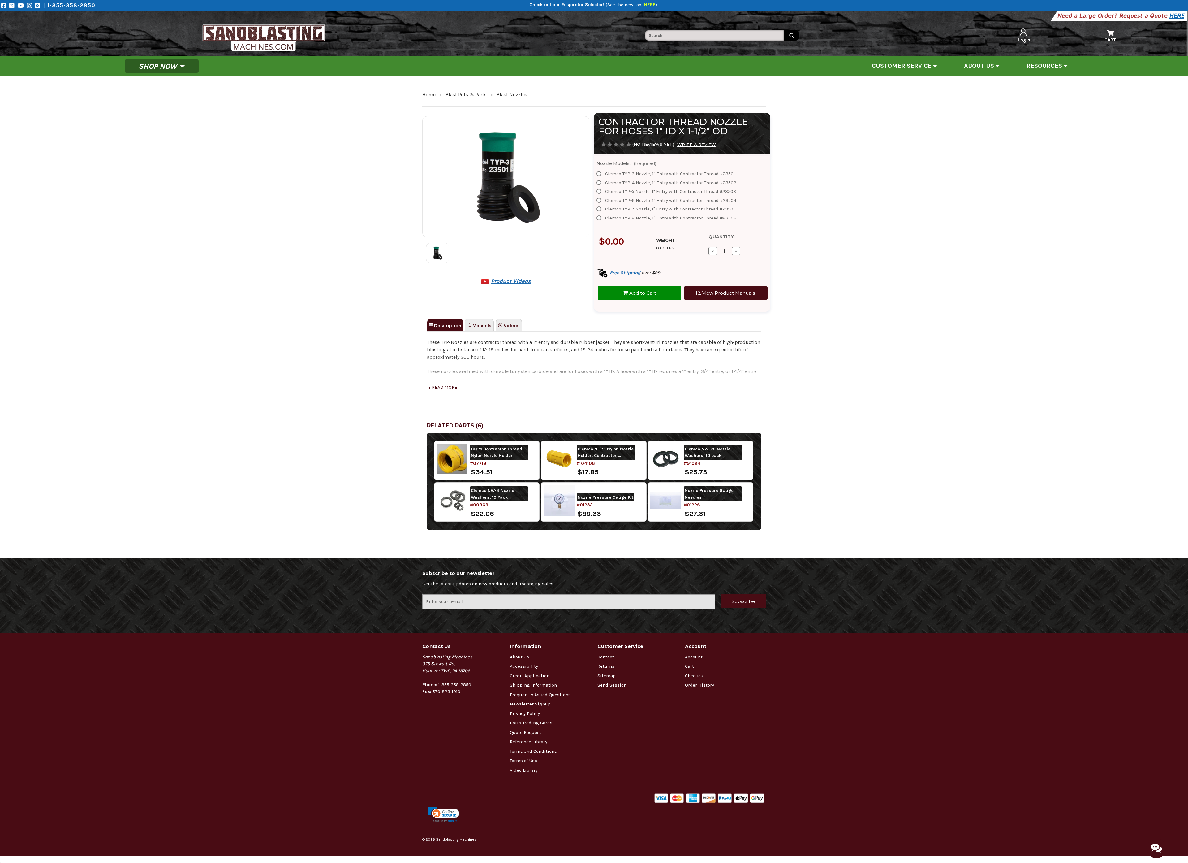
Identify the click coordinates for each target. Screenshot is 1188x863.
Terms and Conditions (533, 751)
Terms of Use (523, 760)
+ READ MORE (442, 387)
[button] (444, 814)
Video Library (524, 770)
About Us (519, 657)
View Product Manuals (728, 293)
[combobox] (714, 35)
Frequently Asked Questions (540, 694)
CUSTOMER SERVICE (902, 65)
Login (1024, 40)
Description (447, 325)
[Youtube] (22, 5)
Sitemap (606, 676)
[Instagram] (31, 5)
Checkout (695, 676)
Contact (605, 657)
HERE (1177, 15)
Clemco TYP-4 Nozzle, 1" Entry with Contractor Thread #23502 (670, 182)
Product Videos (511, 281)
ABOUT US (980, 65)
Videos (511, 325)
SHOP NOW (159, 66)
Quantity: (721, 237)
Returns (605, 666)
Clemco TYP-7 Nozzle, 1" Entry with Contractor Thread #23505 (670, 209)
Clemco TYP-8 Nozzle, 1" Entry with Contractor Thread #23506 (670, 218)
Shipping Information (533, 685)
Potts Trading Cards (531, 723)
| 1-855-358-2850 (69, 5)
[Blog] (39, 5)
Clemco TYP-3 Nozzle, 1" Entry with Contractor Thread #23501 (670, 173)
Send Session (611, 685)
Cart (689, 666)
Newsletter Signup (530, 704)
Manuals (481, 325)
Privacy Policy (525, 713)
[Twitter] (13, 5)
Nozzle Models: (626, 163)
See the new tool (631, 4)
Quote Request (525, 732)
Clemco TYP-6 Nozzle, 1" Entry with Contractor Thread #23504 (670, 200)
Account (694, 657)
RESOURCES (1045, 65)
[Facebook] (5, 5)
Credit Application (529, 676)
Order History (699, 685)
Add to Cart (642, 293)
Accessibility (524, 666)
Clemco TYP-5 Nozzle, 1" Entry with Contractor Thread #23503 (670, 191)
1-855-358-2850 (454, 684)
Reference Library (528, 741)
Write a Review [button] (696, 144)
